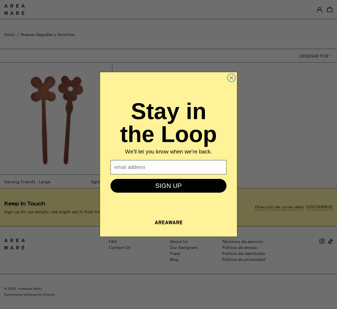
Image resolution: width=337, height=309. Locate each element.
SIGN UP (168, 185)
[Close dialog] (231, 78)
